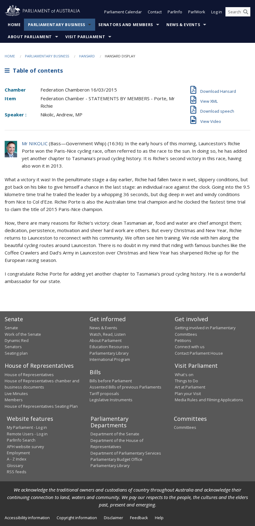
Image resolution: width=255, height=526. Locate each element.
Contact (155, 12)
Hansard (87, 56)
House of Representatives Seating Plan (41, 406)
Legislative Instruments (111, 399)
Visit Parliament (85, 36)
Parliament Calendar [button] (123, 12)
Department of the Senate (114, 434)
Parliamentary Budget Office (116, 459)
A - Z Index (16, 459)
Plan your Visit (188, 393)
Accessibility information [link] (27, 517)
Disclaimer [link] (113, 517)
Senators (13, 346)
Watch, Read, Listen (108, 334)
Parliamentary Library (109, 353)
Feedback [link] (139, 517)
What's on (184, 374)
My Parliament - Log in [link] (27, 427)
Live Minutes (16, 393)
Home (14, 24)
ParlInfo (175, 12)
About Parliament (30, 36)
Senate (11, 327)
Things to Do (186, 381)
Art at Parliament (190, 387)
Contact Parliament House (199, 353)
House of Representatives (29, 374)
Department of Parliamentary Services (125, 453)
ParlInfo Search (21, 440)
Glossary (15, 465)
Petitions (183, 340)
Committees (185, 427)
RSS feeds (16, 471)
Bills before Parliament (111, 381)
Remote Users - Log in (27, 434)
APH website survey (25, 446)
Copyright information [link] (77, 517)
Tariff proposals (104, 393)
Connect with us (190, 346)
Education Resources (109, 346)
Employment (18, 453)
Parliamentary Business (56, 24)
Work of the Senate (23, 334)
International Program (110, 359)
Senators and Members (125, 24)
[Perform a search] (245, 11)
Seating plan (16, 353)
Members (14, 399)
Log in (216, 12)
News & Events (183, 24)
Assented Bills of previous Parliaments (125, 387)
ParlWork (196, 12)
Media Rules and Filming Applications (209, 399)
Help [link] (159, 517)
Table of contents (36, 70)
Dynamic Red (17, 340)
